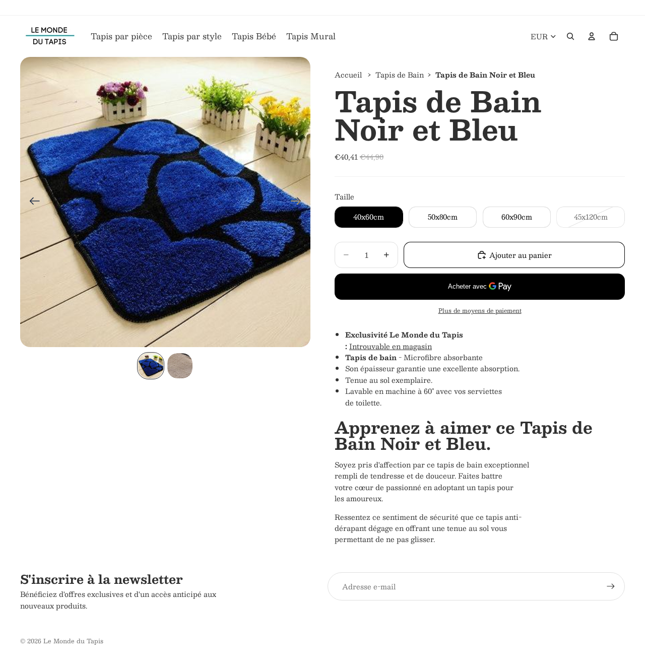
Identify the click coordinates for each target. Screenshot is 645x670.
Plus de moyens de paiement (480, 310)
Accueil (348, 75)
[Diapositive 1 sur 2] (150, 365)
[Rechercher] (570, 36)
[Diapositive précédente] (31, 202)
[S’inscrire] (610, 586)
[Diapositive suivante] (299, 202)
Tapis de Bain (399, 75)
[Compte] (591, 36)
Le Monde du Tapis (73, 641)
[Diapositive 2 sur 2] (179, 365)
